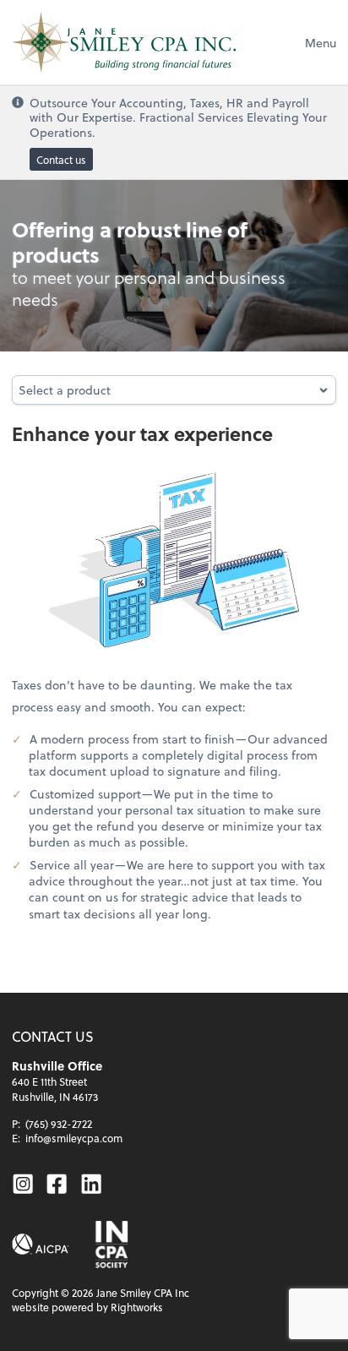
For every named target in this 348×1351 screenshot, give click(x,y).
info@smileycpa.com (73, 1138)
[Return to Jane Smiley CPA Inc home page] (124, 42)
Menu (320, 43)
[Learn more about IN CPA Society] (110, 1244)
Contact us (61, 159)
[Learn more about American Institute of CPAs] (40, 1244)
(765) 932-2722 (58, 1123)
